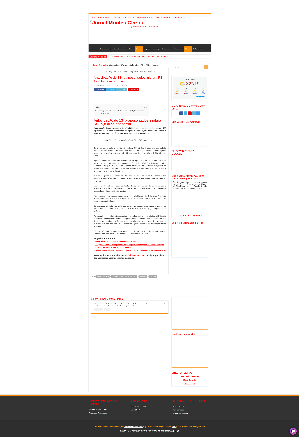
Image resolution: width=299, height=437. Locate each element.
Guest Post (117, 17)
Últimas (187, 49)
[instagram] (198, 113)
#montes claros (103, 276)
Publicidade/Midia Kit (104, 17)
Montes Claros (104, 49)
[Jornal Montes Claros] (116, 22)
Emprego (156, 49)
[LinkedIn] (194, 113)
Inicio (93, 17)
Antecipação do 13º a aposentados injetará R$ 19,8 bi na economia (121, 111)
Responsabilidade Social (145, 17)
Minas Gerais (129, 49)
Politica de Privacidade (163, 17)
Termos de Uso (177, 17)
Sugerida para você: (106, 113)
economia (143, 276)
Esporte (147, 49)
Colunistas (178, 49)
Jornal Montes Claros (103, 85)
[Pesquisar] (206, 67)
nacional (153, 276)
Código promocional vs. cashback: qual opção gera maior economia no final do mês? (139, 56)
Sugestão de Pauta (129, 17)
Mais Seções (166, 49)
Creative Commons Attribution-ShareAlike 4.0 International (146, 431)
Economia (103, 65)
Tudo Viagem (197, 49)
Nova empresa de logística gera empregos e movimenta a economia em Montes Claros (130, 250)
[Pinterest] (190, 113)
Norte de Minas (117, 49)
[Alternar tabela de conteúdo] (143, 107)
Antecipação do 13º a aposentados (124, 276)
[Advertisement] (149, 5)
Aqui (174, 427)
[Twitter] (185, 113)
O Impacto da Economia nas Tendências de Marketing (117, 241)
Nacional (139, 49)
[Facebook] (181, 113)
